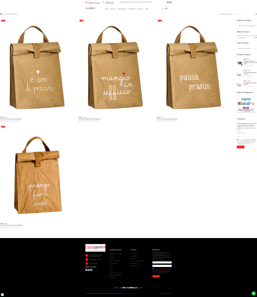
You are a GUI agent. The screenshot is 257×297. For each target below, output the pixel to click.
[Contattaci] (103, 2)
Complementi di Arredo (115, 273)
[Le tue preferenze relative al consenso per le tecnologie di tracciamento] (2, 294)
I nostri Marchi (121, 9)
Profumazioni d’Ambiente (115, 275)
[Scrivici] (86, 2)
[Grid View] (0, 14)
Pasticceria (112, 258)
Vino (110, 268)
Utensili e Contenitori (114, 261)
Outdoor (111, 270)
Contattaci (107, 1)
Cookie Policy (134, 256)
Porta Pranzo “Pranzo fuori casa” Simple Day (11, 225)
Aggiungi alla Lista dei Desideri (73, 122)
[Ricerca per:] (247, 14)
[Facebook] (167, 2)
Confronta (75, 122)
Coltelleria (112, 256)
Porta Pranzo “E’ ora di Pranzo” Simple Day (10, 119)
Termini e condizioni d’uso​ (137, 261)
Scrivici (89, 1)
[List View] (2, 14)
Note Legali (133, 258)
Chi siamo (112, 9)
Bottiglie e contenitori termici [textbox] (246, 26)
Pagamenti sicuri (135, 265)
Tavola (111, 265)
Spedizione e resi (135, 263)
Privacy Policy (246, 141)
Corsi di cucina (113, 277)
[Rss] (171, 2)
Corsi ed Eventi (131, 9)
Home (106, 9)
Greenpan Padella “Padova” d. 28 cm (250, 83)
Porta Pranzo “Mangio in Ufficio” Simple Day (89, 119)
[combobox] (247, 26)
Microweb (169, 293)
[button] (147, 8)
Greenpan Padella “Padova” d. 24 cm (250, 73)
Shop (146, 9)
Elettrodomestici (113, 263)
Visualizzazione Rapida (71, 122)
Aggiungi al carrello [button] (7, 121)
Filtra (255, 37)
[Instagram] (169, 2)
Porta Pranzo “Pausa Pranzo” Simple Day (167, 119)
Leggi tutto (83, 121)
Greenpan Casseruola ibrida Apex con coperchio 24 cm (250, 62)
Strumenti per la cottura (115, 253)
